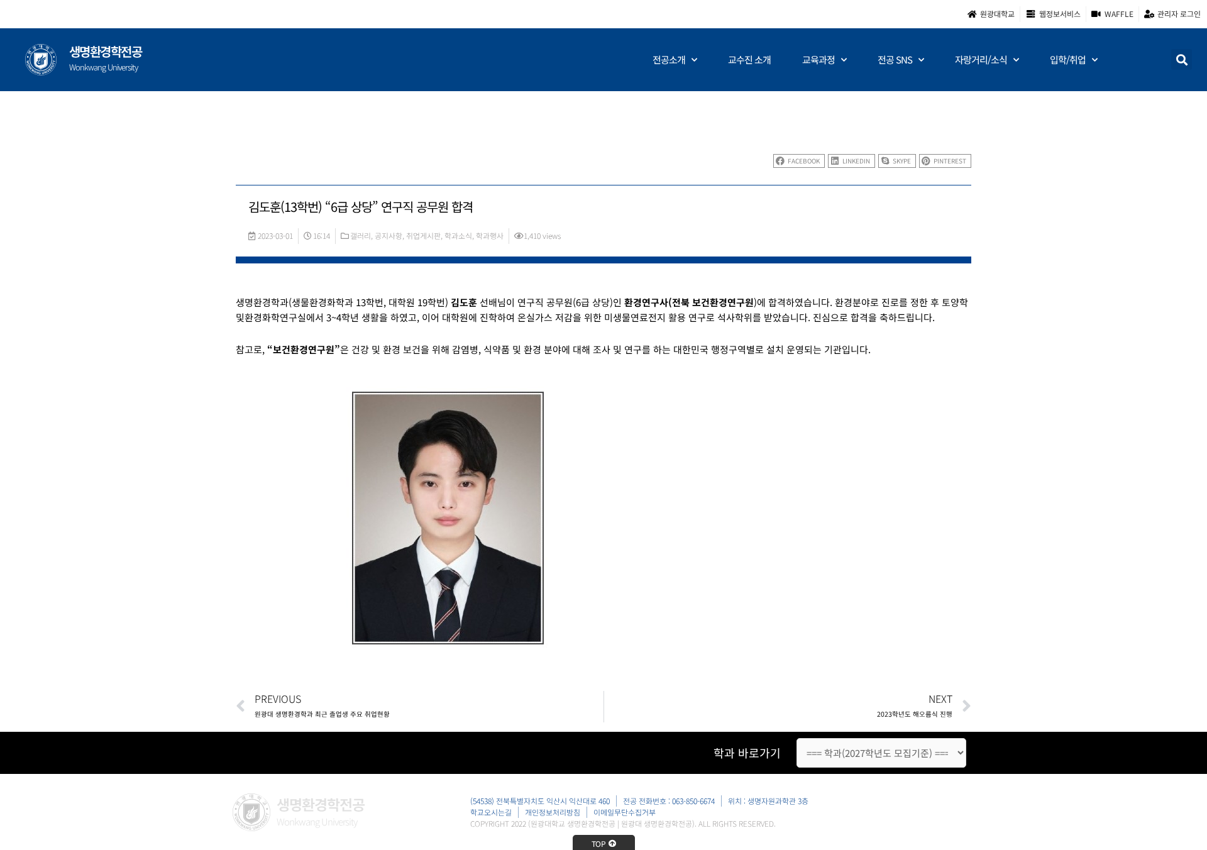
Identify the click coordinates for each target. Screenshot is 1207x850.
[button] (1181, 59)
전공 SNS (895, 59)
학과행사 (490, 235)
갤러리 (360, 235)
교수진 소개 (749, 59)
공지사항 (388, 235)
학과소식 (458, 235)
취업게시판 (423, 235)
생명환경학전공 (105, 51)
